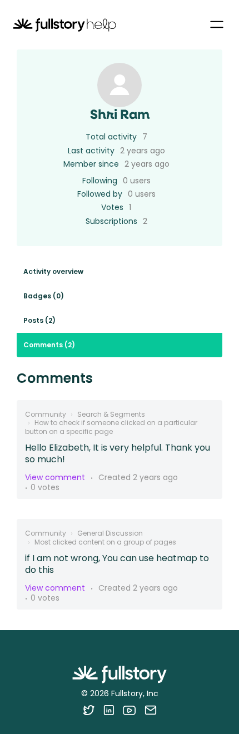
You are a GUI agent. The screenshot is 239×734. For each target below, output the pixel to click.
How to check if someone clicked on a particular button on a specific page (111, 427)
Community (45, 414)
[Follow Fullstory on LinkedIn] (108, 710)
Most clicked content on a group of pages (105, 542)
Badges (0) (43, 296)
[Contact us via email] (151, 710)
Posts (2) (39, 320)
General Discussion (110, 533)
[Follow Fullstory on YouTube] (129, 710)
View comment (55, 477)
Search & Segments (111, 414)
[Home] (64, 24)
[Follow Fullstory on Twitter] (88, 710)
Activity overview (53, 271)
